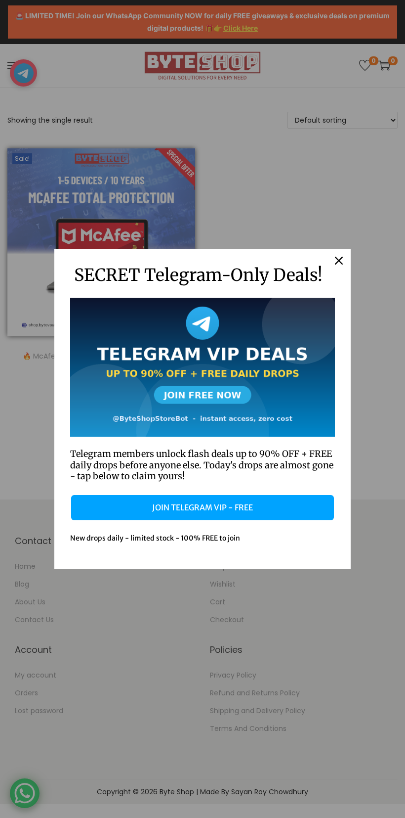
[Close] (339, 261)
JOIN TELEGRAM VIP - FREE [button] (202, 507)
